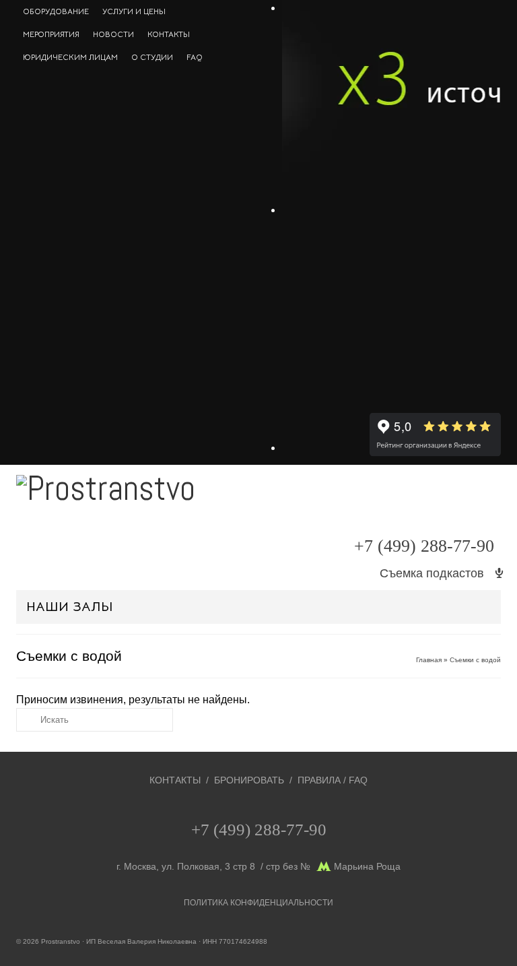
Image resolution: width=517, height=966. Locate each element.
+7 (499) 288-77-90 (424, 546)
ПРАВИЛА (319, 780)
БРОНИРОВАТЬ (249, 780)
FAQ (358, 780)
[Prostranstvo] (258, 496)
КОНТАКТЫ (175, 780)
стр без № (288, 866)
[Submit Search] (26, 720)
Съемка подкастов (432, 573)
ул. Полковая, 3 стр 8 (208, 866)
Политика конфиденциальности (258, 902)
